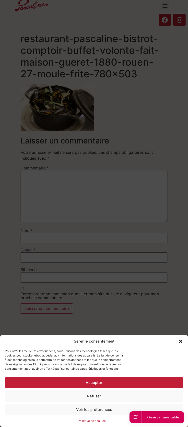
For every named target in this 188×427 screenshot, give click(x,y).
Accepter (94, 382)
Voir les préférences (94, 409)
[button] (180, 341)
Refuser (94, 396)
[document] (94, 213)
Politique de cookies (92, 421)
